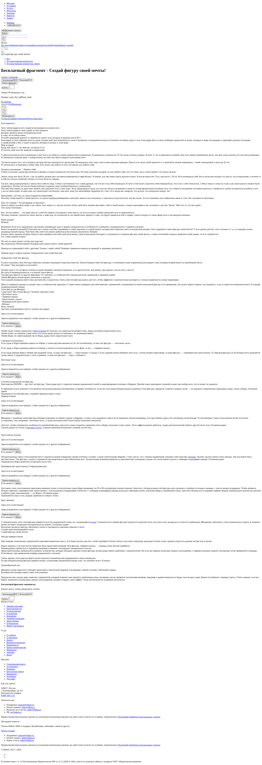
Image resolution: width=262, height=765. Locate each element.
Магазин (11, 3)
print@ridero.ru (28, 707)
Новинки (11, 669)
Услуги (10, 8)
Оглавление (21, 118)
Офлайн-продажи (15, 606)
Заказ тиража (13, 621)
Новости (11, 15)
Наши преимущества (16, 647)
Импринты (16, 45)
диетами (192, 457)
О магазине (12, 637)
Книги (10, 640)
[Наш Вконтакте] (8, 754)
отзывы (12, 118)
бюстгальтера (39, 331)
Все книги (6, 45)
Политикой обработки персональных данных (139, 717)
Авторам (11, 13)
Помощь (10, 23)
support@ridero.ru (26, 705)
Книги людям (66, 45)
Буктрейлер (12, 613)
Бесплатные (38, 45)
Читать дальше (8, 731)
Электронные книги (16, 664)
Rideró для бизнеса (15, 626)
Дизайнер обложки (15, 618)
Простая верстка (14, 609)
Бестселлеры (27, 45)
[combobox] (131, 36)
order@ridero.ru (34, 710)
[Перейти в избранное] (2, 49)
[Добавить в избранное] (4, 108)
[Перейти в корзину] (6, 49)
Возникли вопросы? (16, 642)
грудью (93, 522)
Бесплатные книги (15, 671)
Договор (10, 652)
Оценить (17, 104)
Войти (4, 33)
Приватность (13, 645)
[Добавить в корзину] (12, 87)
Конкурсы (11, 11)
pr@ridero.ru (16, 712)
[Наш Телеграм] (8, 757)
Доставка (11, 679)
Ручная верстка (14, 611)
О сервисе (11, 6)
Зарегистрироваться (10, 323)
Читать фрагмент (9, 83)
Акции (10, 18)
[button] (131, 39)
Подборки (55, 45)
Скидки (47, 45)
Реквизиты (12, 650)
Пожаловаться (8, 116)
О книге (5, 118)
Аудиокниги (12, 666)
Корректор (11, 616)
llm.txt (9, 655)
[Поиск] (3, 40)
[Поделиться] (4, 112)
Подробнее (6, 102)
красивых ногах (34, 427)
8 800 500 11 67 (8, 695)
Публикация (12, 623)
